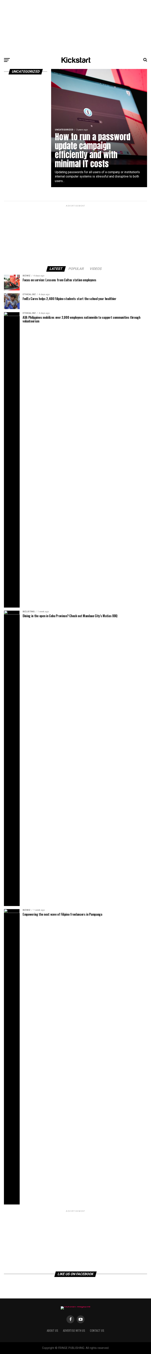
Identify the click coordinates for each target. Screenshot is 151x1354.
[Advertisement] (75, 27)
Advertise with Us (74, 1330)
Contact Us (97, 1330)
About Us (52, 1330)
